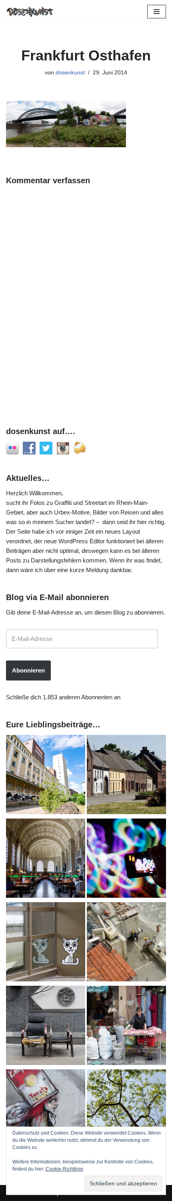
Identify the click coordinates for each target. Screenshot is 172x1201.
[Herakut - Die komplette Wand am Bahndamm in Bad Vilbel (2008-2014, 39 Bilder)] (45, 1110)
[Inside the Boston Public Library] (45, 860)
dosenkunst (70, 73)
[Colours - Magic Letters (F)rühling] (126, 1110)
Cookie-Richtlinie (64, 1169)
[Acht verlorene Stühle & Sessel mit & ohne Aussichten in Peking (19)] (45, 1027)
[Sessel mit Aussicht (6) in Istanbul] (126, 943)
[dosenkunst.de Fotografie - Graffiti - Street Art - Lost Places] (30, 11)
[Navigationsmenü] (156, 11)
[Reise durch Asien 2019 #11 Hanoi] (126, 1027)
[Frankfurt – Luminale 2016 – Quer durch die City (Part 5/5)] (126, 860)
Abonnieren (28, 670)
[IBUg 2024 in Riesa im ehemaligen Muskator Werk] (45, 776)
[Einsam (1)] (45, 943)
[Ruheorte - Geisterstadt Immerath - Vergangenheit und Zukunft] (126, 776)
